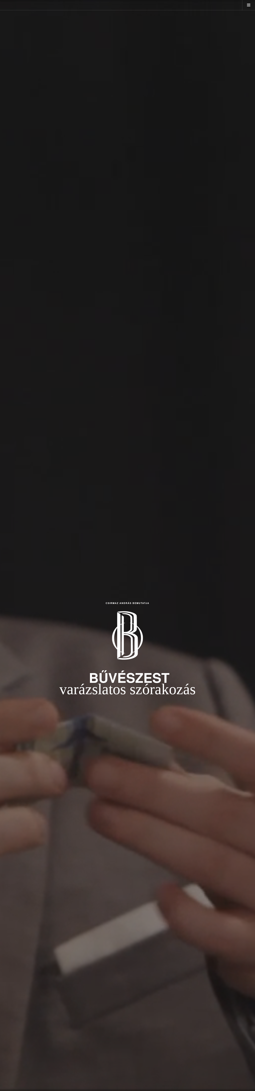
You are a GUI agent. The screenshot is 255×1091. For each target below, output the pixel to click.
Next (250, 545)
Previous (5, 545)
